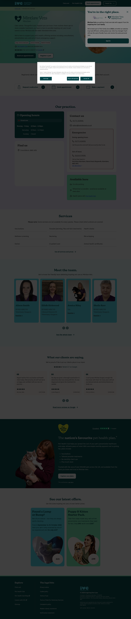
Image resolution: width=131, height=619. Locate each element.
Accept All (86, 78)
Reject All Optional (73, 78)
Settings (45, 78)
